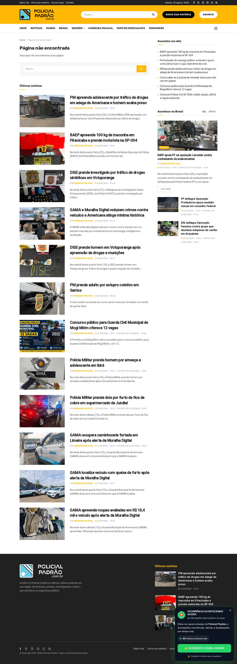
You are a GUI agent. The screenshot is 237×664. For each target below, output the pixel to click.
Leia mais (167, 188)
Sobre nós (24, 2)
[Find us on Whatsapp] (212, 2)
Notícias (36, 28)
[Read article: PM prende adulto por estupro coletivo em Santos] (42, 298)
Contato (70, 2)
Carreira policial (100, 28)
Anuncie (208, 14)
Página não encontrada (39, 40)
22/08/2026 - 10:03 (106, 146)
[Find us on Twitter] (198, 2)
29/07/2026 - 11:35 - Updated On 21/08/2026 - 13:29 (183, 167)
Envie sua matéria (40, 2)
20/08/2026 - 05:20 (106, 296)
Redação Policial (83, 108)
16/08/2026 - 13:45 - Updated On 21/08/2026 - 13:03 (122, 408)
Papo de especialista (131, 28)
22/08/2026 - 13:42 (106, 108)
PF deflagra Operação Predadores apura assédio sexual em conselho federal (198, 202)
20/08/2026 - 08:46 (106, 258)
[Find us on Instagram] (207, 2)
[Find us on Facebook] (194, 2)
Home (23, 28)
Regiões (77, 28)
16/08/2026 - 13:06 (106, 521)
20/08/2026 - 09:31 (106, 221)
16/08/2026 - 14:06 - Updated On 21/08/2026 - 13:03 (122, 371)
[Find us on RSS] (216, 2)
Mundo (50, 28)
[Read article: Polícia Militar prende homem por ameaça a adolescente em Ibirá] (42, 373)
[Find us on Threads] (203, 2)
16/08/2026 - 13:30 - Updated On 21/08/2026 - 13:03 (122, 446)
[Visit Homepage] (37, 14)
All (204, 111)
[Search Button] (154, 14)
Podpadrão (156, 28)
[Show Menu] (215, 28)
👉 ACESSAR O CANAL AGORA (204, 648)
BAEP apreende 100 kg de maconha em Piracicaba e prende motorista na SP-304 (195, 600)
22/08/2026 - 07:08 (106, 183)
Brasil (63, 28)
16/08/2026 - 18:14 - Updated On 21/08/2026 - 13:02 (121, 333)
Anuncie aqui (57, 2)
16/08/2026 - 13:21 (105, 483)
